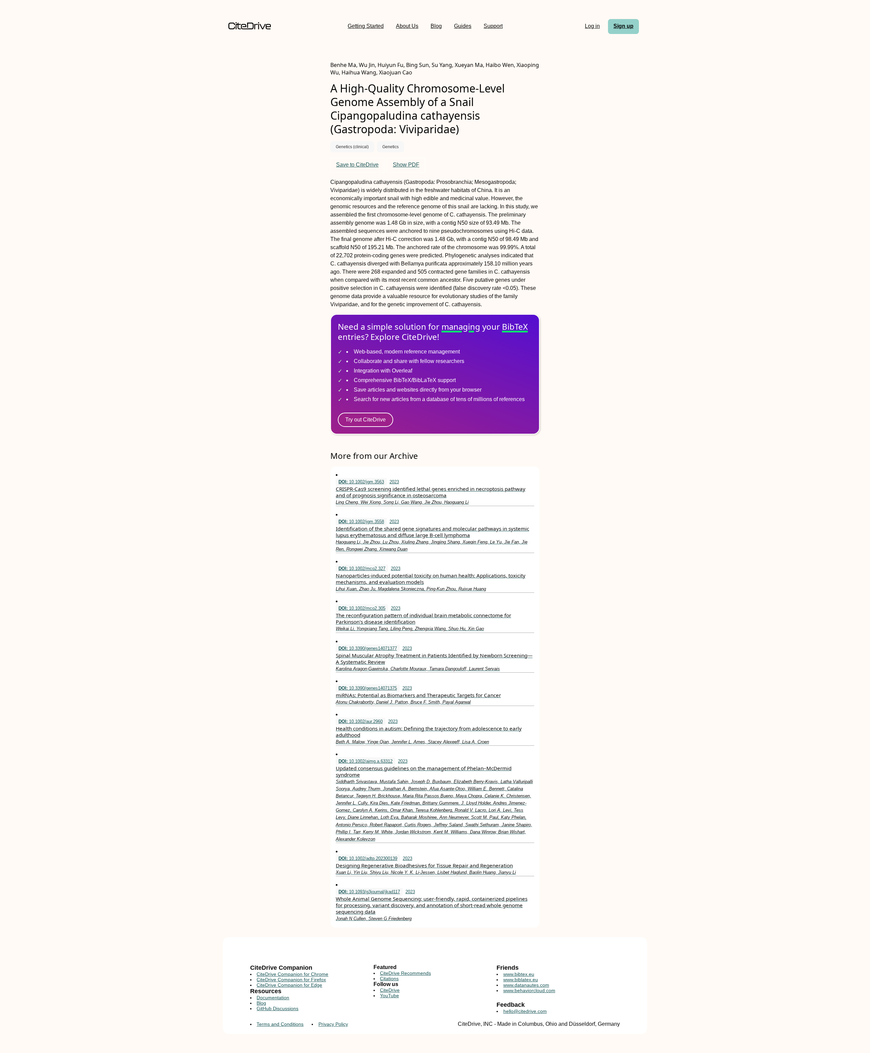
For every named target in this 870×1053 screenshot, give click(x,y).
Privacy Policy (333, 1024)
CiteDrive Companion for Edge (289, 985)
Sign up (623, 26)
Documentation (273, 997)
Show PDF (406, 165)
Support (493, 26)
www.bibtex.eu (518, 974)
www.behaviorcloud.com (529, 990)
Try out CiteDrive (365, 419)
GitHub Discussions (277, 1008)
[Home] (249, 26)
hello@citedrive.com (525, 1011)
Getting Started (366, 26)
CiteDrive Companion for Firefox (291, 979)
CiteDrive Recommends (405, 973)
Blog (436, 26)
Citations (389, 978)
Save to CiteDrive (357, 165)
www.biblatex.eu (520, 979)
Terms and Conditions (280, 1024)
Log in (592, 26)
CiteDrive (390, 990)
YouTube (389, 995)
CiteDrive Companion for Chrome (292, 974)
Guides (462, 26)
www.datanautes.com (526, 985)
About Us (407, 26)
